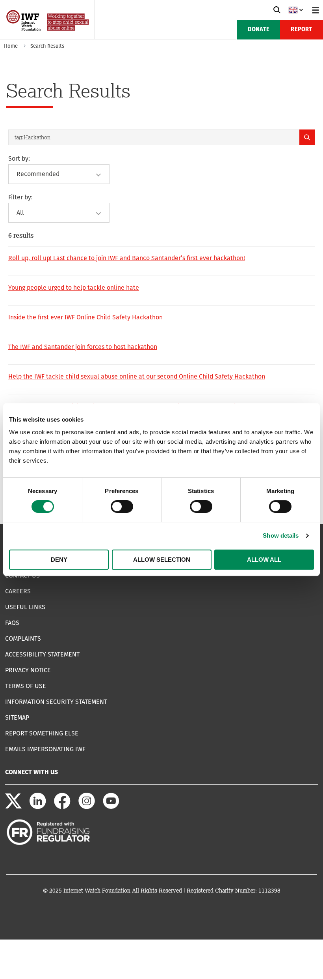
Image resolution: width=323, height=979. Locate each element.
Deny (59, 559)
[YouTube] (111, 807)
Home (11, 46)
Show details (281, 535)
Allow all (264, 559)
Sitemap (17, 717)
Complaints (23, 638)
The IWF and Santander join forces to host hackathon (82, 347)
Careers (18, 591)
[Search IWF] (276, 9)
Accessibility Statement (42, 654)
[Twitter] (13, 807)
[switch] (122, 506)
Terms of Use (25, 686)
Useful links (25, 607)
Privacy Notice (28, 670)
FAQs (12, 622)
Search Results (47, 46)
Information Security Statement (56, 701)
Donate (258, 29)
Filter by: (20, 197)
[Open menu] (315, 9)
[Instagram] (86, 807)
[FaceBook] (62, 807)
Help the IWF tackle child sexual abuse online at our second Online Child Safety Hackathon (136, 376)
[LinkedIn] (38, 807)
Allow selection (161, 559)
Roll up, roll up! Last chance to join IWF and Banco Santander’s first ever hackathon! (126, 258)
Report (301, 29)
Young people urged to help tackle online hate (73, 287)
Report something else (41, 733)
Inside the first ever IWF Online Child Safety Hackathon (85, 317)
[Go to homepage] (48, 36)
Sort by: (19, 158)
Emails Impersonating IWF (45, 749)
